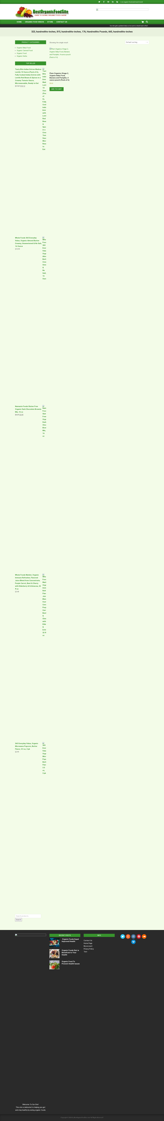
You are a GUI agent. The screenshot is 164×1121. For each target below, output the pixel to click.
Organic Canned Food (25, 51)
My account (88, 946)
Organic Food (22, 53)
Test (85, 952)
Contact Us (88, 940)
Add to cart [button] (56, 89)
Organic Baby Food (24, 48)
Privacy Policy (89, 949)
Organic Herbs (22, 56)
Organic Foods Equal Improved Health (70, 940)
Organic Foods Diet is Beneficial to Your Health (70, 952)
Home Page (88, 943)
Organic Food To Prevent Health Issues (71, 963)
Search (18, 920)
